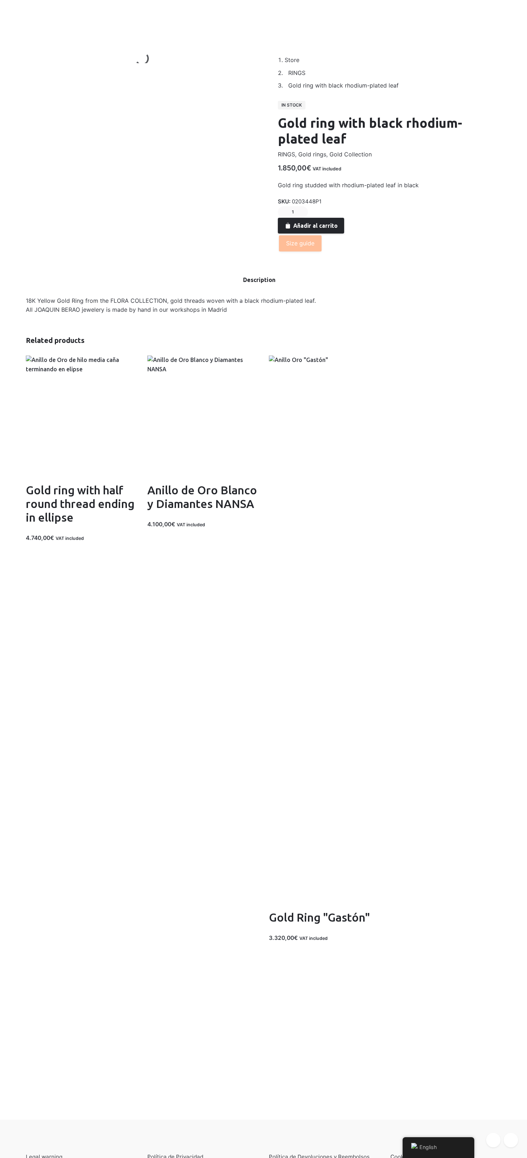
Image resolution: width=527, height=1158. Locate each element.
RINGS (286, 154)
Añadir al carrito (315, 225)
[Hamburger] (18, 19)
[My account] (469, 18)
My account (50, 18)
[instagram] (511, 1140)
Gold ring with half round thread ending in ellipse (80, 504)
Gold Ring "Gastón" (319, 917)
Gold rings (312, 154)
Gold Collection (350, 154)
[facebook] (493, 1140)
